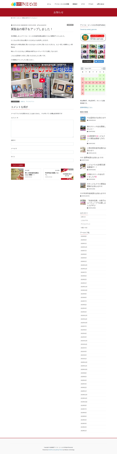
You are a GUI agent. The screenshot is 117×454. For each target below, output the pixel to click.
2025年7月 (84, 250)
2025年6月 (84, 254)
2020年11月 (84, 366)
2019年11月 (84, 398)
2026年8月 (84, 236)
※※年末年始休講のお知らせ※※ (93, 193)
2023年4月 (84, 308)
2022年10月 (84, 322)
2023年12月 (84, 286)
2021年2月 (84, 355)
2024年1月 (84, 283)
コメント (14, 117)
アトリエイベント (30, 101)
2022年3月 (84, 337)
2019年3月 (84, 423)
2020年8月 (84, 373)
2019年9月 (84, 405)
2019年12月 (84, 394)
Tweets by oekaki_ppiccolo (88, 29)
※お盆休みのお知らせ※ (96, 118)
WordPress (51, 449)
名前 (13, 140)
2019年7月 (84, 409)
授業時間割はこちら (86, 107)
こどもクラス (84, 220)
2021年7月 (84, 348)
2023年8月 (84, 297)
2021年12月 (84, 340)
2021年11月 (84, 344)
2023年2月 (84, 312)
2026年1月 (84, 243)
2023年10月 (84, 290)
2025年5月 (84, 258)
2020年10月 (84, 369)
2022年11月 (84, 319)
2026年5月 (84, 240)
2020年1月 (84, 391)
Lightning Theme (59, 449)
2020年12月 (84, 362)
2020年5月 (84, 376)
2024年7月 (84, 272)
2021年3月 (84, 351)
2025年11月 (84, 247)
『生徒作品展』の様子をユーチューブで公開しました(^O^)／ (96, 203)
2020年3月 (84, 384)
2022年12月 (84, 315)
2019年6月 (84, 412)
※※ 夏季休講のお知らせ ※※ (91, 157)
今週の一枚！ (84, 227)
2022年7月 (84, 326)
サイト (13, 156)
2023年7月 (84, 301)
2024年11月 (84, 268)
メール (14, 148)
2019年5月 (84, 416)
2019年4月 (84, 420)
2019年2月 (84, 427)
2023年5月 (84, 304)
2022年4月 (84, 333)
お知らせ (70, 24)
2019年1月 (84, 430)
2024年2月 (84, 279)
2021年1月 (84, 358)
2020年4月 (84, 380)
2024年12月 (84, 265)
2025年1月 (84, 261)
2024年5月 (84, 276)
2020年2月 (84, 387)
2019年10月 (84, 402)
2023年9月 (84, 294)
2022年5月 (84, 330)
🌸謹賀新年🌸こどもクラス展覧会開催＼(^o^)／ (96, 138)
